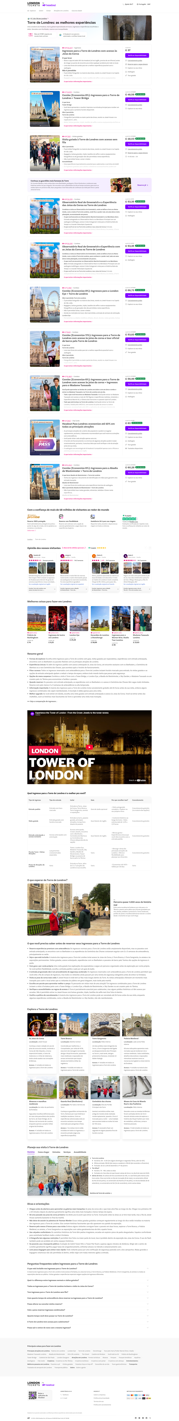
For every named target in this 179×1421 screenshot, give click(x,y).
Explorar (33, 10)
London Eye (72, 1351)
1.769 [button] (69, 288)
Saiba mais (30, 530)
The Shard (85, 1354)
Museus (105, 1357)
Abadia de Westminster (57, 1354)
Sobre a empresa (99, 1395)
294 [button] (68, 421)
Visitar (48, 10)
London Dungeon (63, 1357)
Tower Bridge (32, 1357)
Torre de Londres (84, 1351)
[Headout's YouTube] (143, 1418)
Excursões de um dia (102, 1364)
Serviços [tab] (67, 1152)
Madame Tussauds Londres (36, 1354)
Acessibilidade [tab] (80, 1152)
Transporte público (61, 1367)
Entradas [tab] (56, 1152)
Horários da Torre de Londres (100, 1193)
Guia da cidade (77, 10)
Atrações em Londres (61, 10)
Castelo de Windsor (98, 1354)
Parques (113, 1357)
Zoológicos (31, 1361)
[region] (45, 64)
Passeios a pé (55, 1364)
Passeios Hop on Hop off (84, 1364)
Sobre (41, 10)
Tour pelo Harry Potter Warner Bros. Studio (119, 1351)
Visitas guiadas (68, 1364)
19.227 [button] (69, 48)
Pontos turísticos (94, 1357)
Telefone (66, 1395)
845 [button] (68, 332)
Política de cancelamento (102, 1405)
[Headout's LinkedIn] (136, 1418)
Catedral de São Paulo (46, 1357)
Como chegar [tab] (43, 1152)
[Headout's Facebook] (146, 1418)
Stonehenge (97, 1351)
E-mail (65, 1398)
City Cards (41, 1361)
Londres (30, 539)
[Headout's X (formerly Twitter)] (150, 1418)
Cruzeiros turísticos (82, 1361)
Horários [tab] (31, 1152)
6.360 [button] (69, 376)
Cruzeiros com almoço (116, 1361)
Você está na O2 (113, 1354)
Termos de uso (99, 1401)
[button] (33, 568)
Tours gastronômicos (119, 1364)
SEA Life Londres (73, 1354)
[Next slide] (57, 64)
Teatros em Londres (58, 1351)
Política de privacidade (101, 1398)
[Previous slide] (32, 64)
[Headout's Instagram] (139, 1418)
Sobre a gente (81, 1367)
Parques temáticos (125, 1357)
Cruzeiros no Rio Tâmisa (64, 1361)
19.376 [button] (69, 199)
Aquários (137, 1357)
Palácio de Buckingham (130, 1354)
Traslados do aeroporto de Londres (39, 1367)
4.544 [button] (69, 465)
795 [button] (68, 136)
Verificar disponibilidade (137, 55)
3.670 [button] (69, 92)
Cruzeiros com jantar (98, 1361)
